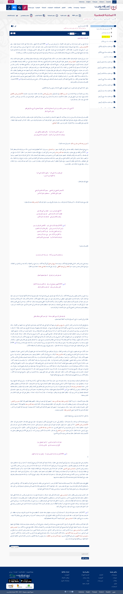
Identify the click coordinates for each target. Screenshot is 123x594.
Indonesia (81, 2)
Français (95, 2)
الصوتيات (50, 7)
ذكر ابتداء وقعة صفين (106, 37)
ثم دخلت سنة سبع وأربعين (105, 96)
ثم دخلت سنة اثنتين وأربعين (105, 67)
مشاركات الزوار (65, 580)
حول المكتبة (51, 15)
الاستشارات (57, 7)
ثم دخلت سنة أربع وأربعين (105, 79)
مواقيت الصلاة (65, 577)
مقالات (70, 7)
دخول (10, 1)
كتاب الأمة (63, 15)
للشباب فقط (86, 583)
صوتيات (115, 577)
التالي (13, 547)
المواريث (37, 7)
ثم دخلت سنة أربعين (108, 57)
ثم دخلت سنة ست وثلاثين (98, 19)
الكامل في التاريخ (107, 19)
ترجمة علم (85, 558)
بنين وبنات (31, 7)
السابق (16, 547)
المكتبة (44, 7)
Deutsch (102, 2)
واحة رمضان (86, 577)
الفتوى (63, 7)
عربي (114, 2)
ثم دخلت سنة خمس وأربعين (105, 85)
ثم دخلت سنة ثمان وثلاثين (105, 46)
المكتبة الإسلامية (104, 15)
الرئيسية (82, 7)
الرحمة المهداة (85, 575)
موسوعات (76, 7)
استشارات (114, 586)
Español (108, 2)
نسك (88, 580)
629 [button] (73, 33)
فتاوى (115, 583)
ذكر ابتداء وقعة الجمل (106, 33)
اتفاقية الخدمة (22, 572)
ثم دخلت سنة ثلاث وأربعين (105, 73)
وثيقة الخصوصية (30, 572)
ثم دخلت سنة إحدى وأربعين (105, 62)
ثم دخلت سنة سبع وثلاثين (107, 41)
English (88, 2)
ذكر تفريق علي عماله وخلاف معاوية (103, 29)
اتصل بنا (15, 572)
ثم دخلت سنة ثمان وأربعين (105, 102)
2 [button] (84, 33)
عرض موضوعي (25, 15)
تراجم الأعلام (11, 15)
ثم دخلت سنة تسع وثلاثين (105, 52)
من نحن (10, 572)
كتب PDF (75, 15)
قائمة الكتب (38, 15)
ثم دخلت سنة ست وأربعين (105, 90)
